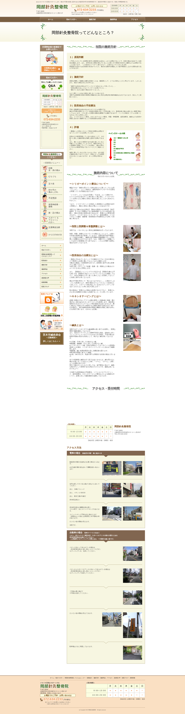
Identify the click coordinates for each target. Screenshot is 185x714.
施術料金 (113, 19)
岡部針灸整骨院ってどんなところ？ (48, 255)
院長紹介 (45, 260)
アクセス (134, 19)
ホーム (50, 19)
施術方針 (92, 19)
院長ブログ (45, 286)
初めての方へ (71, 19)
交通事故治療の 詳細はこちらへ (50, 69)
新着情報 (45, 282)
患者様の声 (45, 278)
